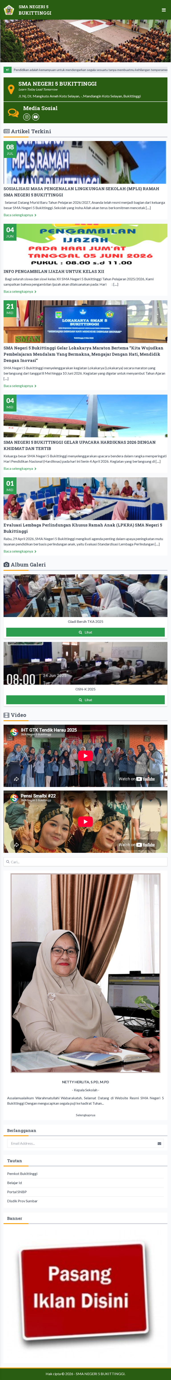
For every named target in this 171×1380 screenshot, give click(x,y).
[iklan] (85, 1294)
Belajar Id (14, 1182)
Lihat (88, 632)
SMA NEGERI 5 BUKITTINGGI (100, 1374)
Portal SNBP (17, 1192)
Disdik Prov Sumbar (22, 1201)
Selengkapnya (85, 1115)
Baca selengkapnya (19, 215)
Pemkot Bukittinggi (22, 1173)
